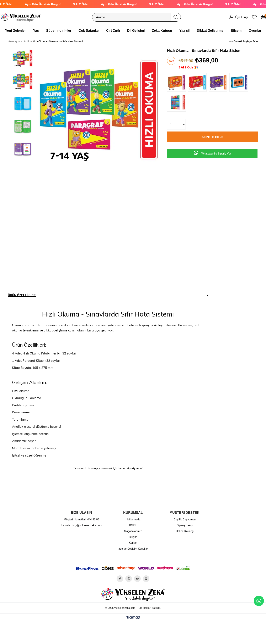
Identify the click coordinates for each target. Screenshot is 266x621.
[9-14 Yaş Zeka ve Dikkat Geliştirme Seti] (219, 83)
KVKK (133, 525)
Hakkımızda (133, 519)
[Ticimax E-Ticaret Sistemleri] (133, 618)
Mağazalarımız (133, 531)
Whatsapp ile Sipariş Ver (216, 153)
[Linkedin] (146, 578)
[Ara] (176, 17)
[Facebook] (120, 578)
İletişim (133, 536)
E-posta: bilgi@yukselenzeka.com (81, 525)
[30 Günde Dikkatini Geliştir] (177, 103)
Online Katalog (184, 531)
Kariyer (133, 542)
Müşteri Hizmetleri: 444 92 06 (81, 519)
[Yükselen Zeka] (21, 17)
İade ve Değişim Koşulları (133, 548)
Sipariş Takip (184, 525)
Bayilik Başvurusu (185, 519)
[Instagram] (128, 578)
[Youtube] (137, 578)
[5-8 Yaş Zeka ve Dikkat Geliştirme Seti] (177, 83)
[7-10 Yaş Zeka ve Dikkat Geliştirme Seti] (198, 83)
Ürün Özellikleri (22, 295)
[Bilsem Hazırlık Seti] (239, 83)
